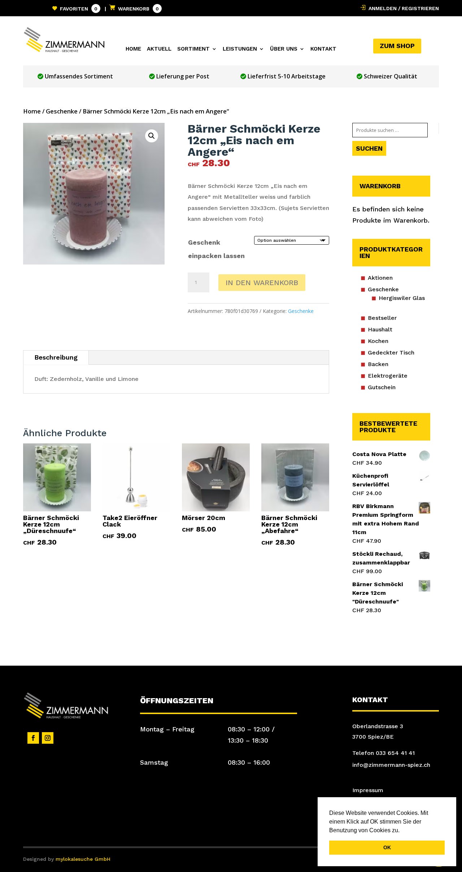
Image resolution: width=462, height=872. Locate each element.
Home (133, 49)
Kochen (378, 341)
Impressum (367, 790)
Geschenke (62, 111)
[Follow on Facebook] (33, 738)
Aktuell (159, 49)
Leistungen (240, 49)
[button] (402, 831)
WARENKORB (137, 9)
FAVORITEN (77, 9)
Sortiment (193, 49)
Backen (378, 364)
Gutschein (382, 387)
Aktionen (380, 277)
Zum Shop (397, 46)
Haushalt (380, 329)
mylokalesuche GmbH (83, 859)
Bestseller (382, 317)
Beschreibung (56, 357)
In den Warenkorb (262, 282)
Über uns (283, 49)
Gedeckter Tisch (391, 352)
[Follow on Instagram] (47, 738)
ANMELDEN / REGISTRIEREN (402, 8)
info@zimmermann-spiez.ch (391, 764)
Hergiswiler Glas (402, 298)
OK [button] (387, 847)
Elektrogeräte (387, 375)
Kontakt (323, 49)
